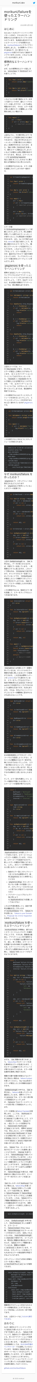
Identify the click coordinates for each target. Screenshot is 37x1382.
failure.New (12, 1062)
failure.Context (26, 1078)
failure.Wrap (20, 1186)
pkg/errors (8, 52)
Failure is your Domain (23, 913)
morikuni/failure (13, 45)
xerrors (10, 242)
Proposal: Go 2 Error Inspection (19, 916)
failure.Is (15, 1092)
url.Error (11, 678)
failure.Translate (23, 1111)
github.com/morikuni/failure (15, 1368)
